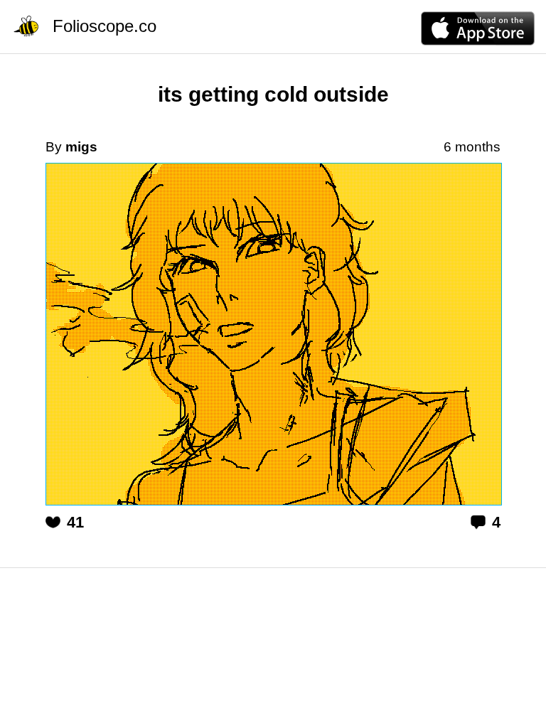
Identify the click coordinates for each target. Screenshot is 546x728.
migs (81, 146)
